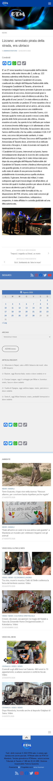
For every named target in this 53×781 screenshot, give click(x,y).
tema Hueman (39, 767)
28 (33, 316)
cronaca (6, 666)
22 (40, 312)
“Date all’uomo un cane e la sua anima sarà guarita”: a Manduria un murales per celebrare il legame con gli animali (26, 533)
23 (47, 312)
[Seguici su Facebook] (40, 275)
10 (6, 308)
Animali (11, 489)
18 (12, 312)
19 (20, 312)
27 (26, 316)
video (4, 577)
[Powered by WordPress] (19, 767)
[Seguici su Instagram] (36, 275)
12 (20, 308)
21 (33, 312)
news (4, 33)
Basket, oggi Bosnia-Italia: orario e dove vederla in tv (25, 374)
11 (12, 308)
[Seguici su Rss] (32, 275)
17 (6, 312)
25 (12, 316)
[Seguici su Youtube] (49, 275)
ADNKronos (10, 349)
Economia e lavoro (23, 577)
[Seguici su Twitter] (45, 275)
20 (26, 312)
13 (26, 308)
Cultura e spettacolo (24, 616)
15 (40, 308)
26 (20, 316)
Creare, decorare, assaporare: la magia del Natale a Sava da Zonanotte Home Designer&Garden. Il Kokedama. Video (25, 622)
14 (33, 308)
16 (47, 308)
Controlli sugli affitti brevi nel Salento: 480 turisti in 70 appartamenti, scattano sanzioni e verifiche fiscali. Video (25, 672)
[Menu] (49, 3)
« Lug (4, 323)
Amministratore (10, 51)
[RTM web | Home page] (6, 3)
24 (6, 316)
